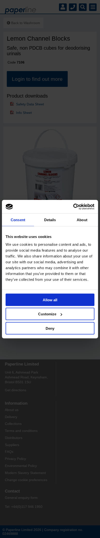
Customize (47, 314)
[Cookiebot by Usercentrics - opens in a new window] (73, 206)
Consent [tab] (18, 220)
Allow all (50, 300)
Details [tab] (50, 220)
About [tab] (82, 220)
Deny (50, 328)
